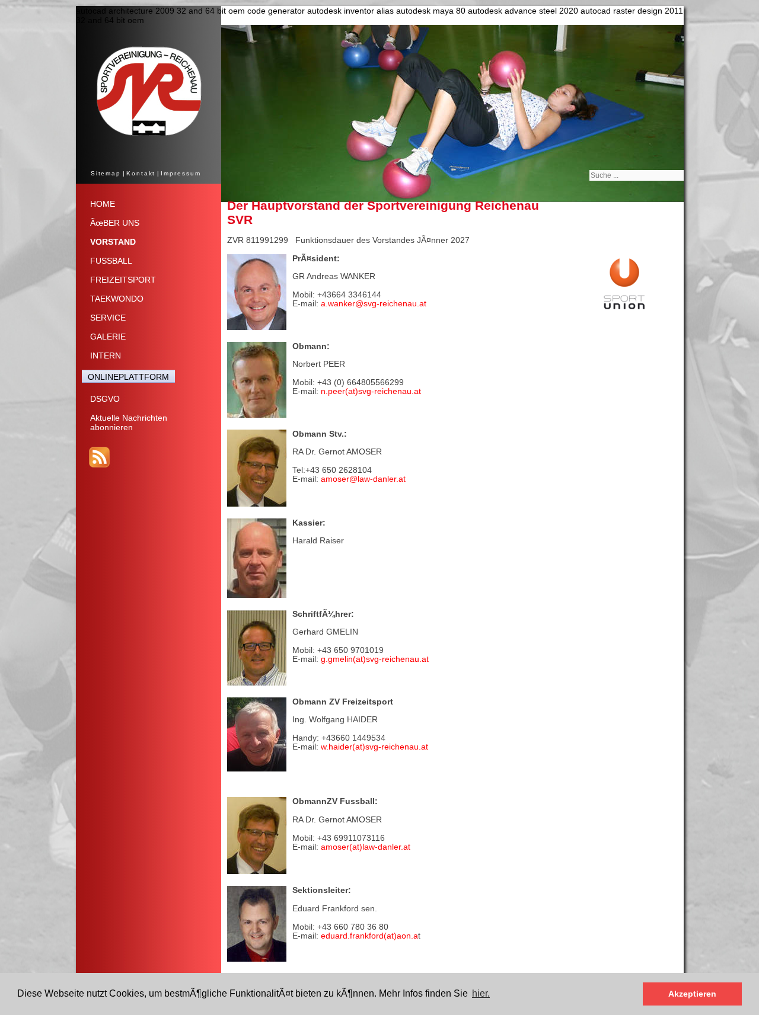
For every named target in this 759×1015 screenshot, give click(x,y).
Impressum (180, 173)
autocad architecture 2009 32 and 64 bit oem (160, 10)
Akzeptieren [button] (692, 993)
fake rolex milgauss (508, 240)
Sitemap (106, 173)
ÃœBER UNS (114, 223)
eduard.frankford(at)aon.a (369, 935)
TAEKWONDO (116, 298)
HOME (102, 204)
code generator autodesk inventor (310, 10)
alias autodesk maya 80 (421, 10)
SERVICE (108, 317)
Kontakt (140, 173)
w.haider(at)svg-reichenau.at (374, 746)
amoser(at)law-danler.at (365, 846)
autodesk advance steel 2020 (523, 10)
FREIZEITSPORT (123, 279)
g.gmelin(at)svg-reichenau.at (373, 659)
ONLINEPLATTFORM (128, 377)
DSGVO (105, 399)
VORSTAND (113, 241)
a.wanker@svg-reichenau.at (373, 303)
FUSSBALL (111, 260)
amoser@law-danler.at (362, 479)
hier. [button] (481, 993)
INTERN (105, 355)
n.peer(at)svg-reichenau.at (369, 391)
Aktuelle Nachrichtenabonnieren (128, 422)
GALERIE (108, 336)
